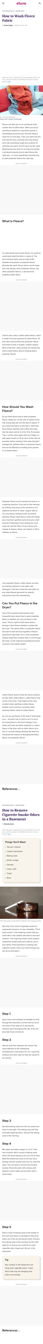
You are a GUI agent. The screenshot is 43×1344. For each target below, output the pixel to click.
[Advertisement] (21, 51)
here (9, 81)
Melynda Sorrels (9, 824)
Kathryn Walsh (8, 25)
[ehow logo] (21, 3)
